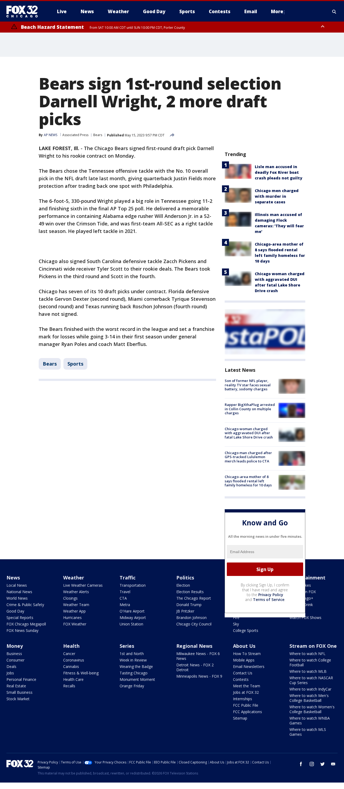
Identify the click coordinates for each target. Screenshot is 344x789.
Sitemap (240, 718)
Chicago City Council (194, 624)
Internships (242, 698)
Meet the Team (246, 685)
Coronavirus (73, 660)
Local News (16, 585)
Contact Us (242, 672)
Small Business (19, 692)
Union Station (131, 624)
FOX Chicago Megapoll (26, 624)
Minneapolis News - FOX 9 (199, 676)
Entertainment (307, 577)
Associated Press (75, 135)
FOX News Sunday (22, 630)
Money (14, 646)
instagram (311, 764)
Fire (236, 617)
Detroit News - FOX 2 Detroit (195, 667)
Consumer (15, 660)
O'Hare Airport (132, 611)
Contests (241, 679)
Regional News (194, 646)
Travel (125, 591)
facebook (301, 764)
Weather (73, 577)
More (277, 11)
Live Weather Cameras (83, 585)
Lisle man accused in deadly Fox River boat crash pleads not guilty (278, 172)
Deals (11, 666)
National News (19, 591)
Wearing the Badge (136, 666)
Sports (75, 363)
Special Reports (19, 617)
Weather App (74, 611)
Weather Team (76, 604)
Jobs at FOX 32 (246, 692)
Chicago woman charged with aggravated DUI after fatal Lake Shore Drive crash (249, 433)
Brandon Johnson (191, 617)
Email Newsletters (248, 666)
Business (14, 653)
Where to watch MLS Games (307, 732)
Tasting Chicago (134, 672)
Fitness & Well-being (81, 672)
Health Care (73, 679)
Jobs (10, 672)
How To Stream (247, 653)
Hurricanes (72, 617)
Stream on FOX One (313, 646)
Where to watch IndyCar (310, 689)
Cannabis (71, 666)
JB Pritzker (185, 611)
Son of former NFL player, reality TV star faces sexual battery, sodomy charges (248, 384)
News (13, 577)
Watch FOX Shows (305, 617)
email (333, 764)
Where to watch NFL (307, 653)
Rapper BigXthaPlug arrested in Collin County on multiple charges (250, 408)
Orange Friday (132, 685)
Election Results (190, 591)
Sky (236, 624)
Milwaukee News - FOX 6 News (198, 656)
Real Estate (16, 685)
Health (71, 646)
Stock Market (18, 698)
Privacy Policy (270, 594)
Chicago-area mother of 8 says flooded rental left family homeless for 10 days (248, 480)
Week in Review (133, 660)
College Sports (245, 630)
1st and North (132, 653)
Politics (185, 577)
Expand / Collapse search (334, 12)
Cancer (69, 653)
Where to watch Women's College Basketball (312, 709)
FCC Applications (247, 711)
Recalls (69, 685)
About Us (244, 646)
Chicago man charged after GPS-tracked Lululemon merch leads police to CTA (248, 457)
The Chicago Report (193, 598)
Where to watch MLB (308, 671)
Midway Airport (133, 617)
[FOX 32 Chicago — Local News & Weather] (24, 11)
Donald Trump (189, 604)
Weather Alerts (76, 591)
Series (127, 646)
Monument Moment (137, 679)
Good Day (15, 611)
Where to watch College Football (310, 662)
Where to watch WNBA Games (309, 721)
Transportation (133, 585)
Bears (97, 135)
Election (183, 585)
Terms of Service (268, 599)
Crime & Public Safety (25, 604)
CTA (123, 598)
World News (17, 598)
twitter (322, 764)
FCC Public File (245, 705)
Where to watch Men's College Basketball (309, 698)
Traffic (127, 577)
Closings (70, 598)
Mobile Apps (244, 660)
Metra (125, 604)
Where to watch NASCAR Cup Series (311, 680)
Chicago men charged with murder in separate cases (277, 196)
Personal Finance (21, 679)
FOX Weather (74, 624)
